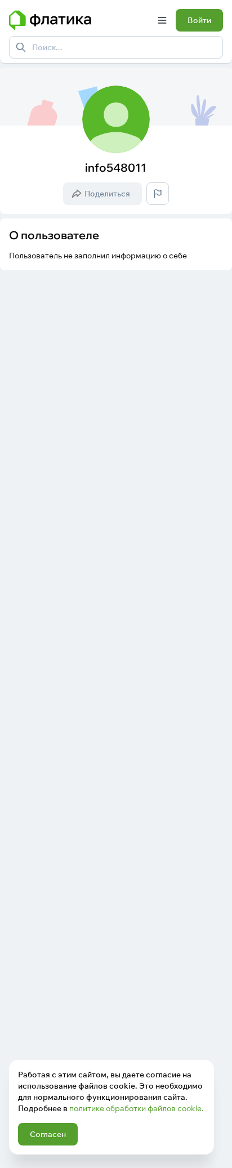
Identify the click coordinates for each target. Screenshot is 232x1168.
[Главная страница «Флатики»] (79, 20)
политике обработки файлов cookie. (136, 1108)
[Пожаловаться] (157, 193)
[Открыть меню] (162, 20)
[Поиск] (21, 47)
